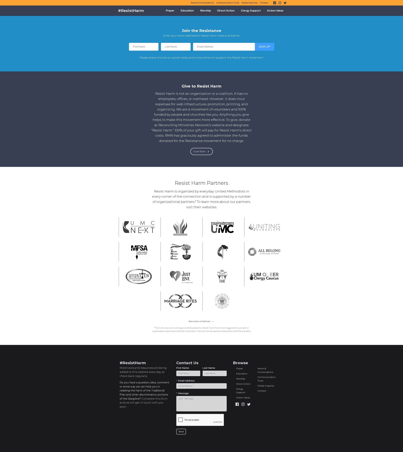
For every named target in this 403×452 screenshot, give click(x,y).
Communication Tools (227, 3)
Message (183, 393)
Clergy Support (251, 10)
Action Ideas (275, 10)
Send (181, 431)
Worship (205, 10)
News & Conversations (202, 3)
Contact (264, 3)
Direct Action (226, 10)
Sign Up (264, 46)
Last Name (209, 368)
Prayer (170, 10)
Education (187, 10)
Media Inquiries (250, 3)
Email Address (186, 380)
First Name (182, 368)
